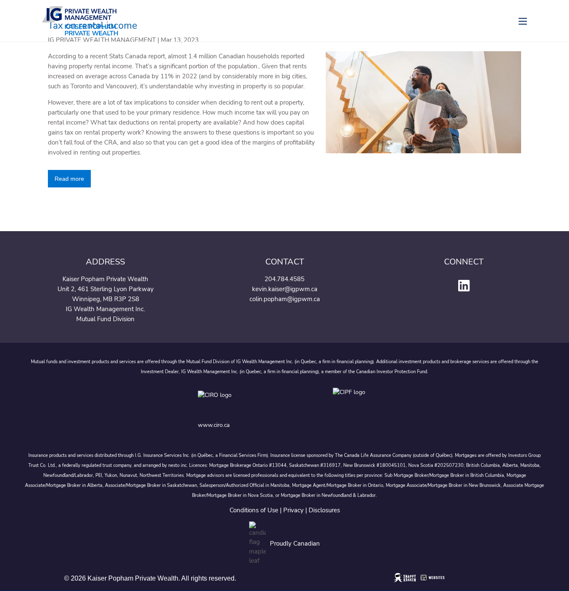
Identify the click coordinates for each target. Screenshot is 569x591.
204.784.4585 (284, 279)
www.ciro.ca (214, 425)
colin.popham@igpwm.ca (285, 299)
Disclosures (324, 510)
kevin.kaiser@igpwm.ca (284, 289)
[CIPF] (352, 401)
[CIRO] (241, 401)
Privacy (293, 510)
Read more (69, 178)
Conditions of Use (254, 510)
